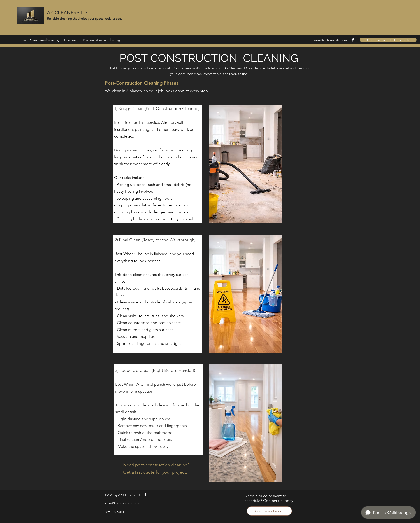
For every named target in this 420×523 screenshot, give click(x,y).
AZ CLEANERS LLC (68, 12)
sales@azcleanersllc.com (330, 40)
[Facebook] (353, 40)
